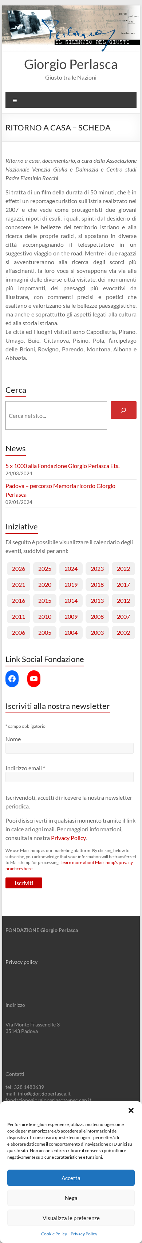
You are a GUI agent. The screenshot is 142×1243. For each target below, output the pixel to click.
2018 (97, 584)
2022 (123, 568)
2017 (123, 584)
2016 (18, 600)
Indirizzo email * (25, 767)
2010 (44, 616)
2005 (44, 632)
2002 (123, 632)
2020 (44, 584)
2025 (44, 568)
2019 (71, 584)
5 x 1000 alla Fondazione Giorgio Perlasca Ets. (62, 465)
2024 (71, 568)
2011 (18, 616)
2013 (97, 600)
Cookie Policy (54, 1233)
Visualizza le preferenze (71, 1218)
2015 (44, 600)
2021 (18, 584)
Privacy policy (21, 962)
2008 (97, 616)
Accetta (71, 1178)
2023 (97, 568)
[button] (131, 1110)
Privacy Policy (84, 1233)
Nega (71, 1198)
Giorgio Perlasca (71, 64)
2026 (18, 568)
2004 (71, 632)
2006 (18, 632)
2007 (123, 616)
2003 (97, 632)
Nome (13, 738)
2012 (123, 600)
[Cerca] (124, 410)
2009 (71, 616)
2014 (71, 600)
